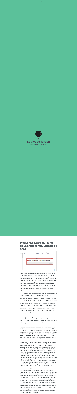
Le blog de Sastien (38, 141)
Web (36, 1)
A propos (52, 1)
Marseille (41, 1)
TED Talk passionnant (42, 310)
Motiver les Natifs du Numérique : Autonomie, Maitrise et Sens (38, 246)
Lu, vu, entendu (46, 1)
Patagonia (25, 385)
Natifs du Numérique (45, 277)
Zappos (53, 338)
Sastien (30, 239)
